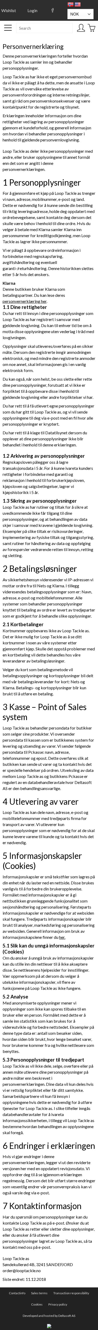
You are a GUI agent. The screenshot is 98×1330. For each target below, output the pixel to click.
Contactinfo (17, 1293)
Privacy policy (57, 1304)
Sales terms (39, 1293)
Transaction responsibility (71, 1293)
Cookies (37, 1304)
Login (32, 10)
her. (62, 937)
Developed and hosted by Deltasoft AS (49, 1316)
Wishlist (8, 10)
